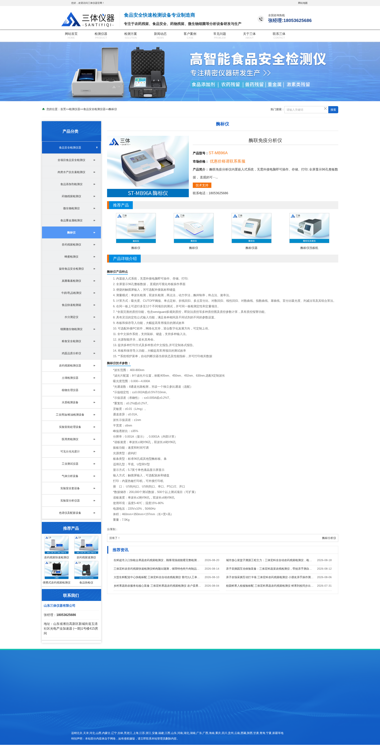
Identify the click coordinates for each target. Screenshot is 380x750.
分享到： (112, 529)
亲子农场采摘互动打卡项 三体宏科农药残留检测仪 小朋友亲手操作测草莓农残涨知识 (270, 577)
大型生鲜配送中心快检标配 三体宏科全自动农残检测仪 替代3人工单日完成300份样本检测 (157, 577)
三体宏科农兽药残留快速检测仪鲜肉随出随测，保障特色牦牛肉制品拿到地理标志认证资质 (157, 568)
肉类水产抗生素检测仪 (71, 172)
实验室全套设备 (70, 488)
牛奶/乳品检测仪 (71, 292)
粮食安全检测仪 (71, 341)
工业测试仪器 (70, 463)
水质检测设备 (70, 402)
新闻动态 (160, 33)
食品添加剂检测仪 (71, 184)
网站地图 (303, 3)
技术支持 (202, 185)
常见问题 (219, 33)
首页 (63, 109)
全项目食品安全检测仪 (71, 160)
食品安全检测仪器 (94, 109)
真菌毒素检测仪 (71, 280)
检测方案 (130, 33)
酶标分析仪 (329, 538)
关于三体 (249, 33)
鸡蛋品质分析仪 (71, 353)
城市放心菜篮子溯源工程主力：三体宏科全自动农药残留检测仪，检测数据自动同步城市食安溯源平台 (270, 560)
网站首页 (71, 33)
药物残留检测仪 (71, 196)
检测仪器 (101, 33)
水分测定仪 (71, 317)
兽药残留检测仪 (71, 244)
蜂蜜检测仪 (71, 256)
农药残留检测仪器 (70, 365)
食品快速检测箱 (71, 304)
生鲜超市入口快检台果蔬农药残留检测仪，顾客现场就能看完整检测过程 (157, 560)
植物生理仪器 (70, 390)
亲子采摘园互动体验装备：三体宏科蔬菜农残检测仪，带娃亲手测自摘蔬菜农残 (270, 568)
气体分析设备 (70, 476)
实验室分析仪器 (70, 500)
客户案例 (190, 33)
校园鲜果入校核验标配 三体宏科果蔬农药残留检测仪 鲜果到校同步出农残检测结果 (270, 585)
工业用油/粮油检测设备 (70, 414)
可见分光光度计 (70, 451)
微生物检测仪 (71, 208)
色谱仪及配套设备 (70, 512)
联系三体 (279, 33)
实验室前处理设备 (70, 426)
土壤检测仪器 (70, 377)
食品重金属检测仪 (71, 220)
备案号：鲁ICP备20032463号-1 (263, 729)
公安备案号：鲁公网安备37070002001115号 (271, 736)
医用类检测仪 (70, 439)
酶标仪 (113, 109)
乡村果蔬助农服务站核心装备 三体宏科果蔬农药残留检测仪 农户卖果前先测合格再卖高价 (157, 585)
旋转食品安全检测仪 (71, 268)
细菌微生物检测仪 (71, 329)
